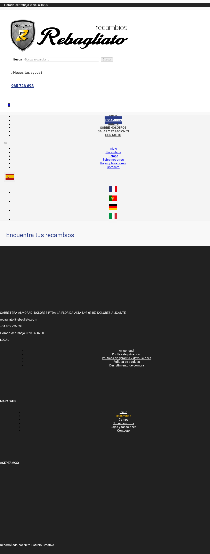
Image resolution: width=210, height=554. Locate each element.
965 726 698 (22, 85)
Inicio (113, 148)
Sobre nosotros (113, 160)
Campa (113, 156)
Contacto (113, 135)
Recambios (113, 152)
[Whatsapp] (10, 96)
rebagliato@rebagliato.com (18, 319)
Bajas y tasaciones (113, 163)
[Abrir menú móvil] (5, 142)
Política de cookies (126, 362)
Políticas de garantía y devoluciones (126, 358)
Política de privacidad (126, 354)
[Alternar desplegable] (9, 177)
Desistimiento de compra (126, 365)
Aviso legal (126, 351)
